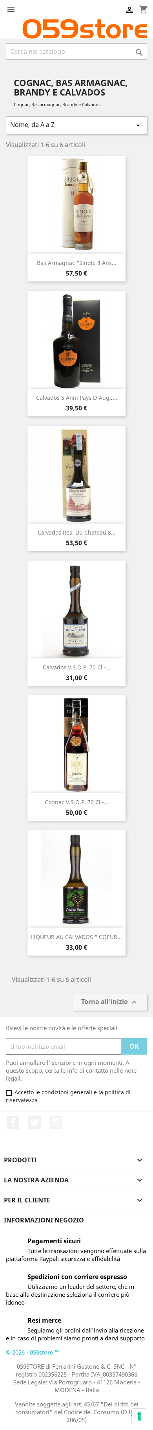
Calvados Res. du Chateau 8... (77, 532)
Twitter (34, 1122)
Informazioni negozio (44, 1220)
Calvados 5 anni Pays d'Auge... (76, 397)
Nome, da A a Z (76, 125)
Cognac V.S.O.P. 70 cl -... (77, 802)
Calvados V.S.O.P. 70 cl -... (77, 667)
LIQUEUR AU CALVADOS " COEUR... (76, 937)
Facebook (13, 1122)
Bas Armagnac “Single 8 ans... (77, 263)
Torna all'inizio (110, 1002)
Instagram (56, 1122)
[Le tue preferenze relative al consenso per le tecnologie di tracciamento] (139, 1416)
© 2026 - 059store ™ (32, 1352)
